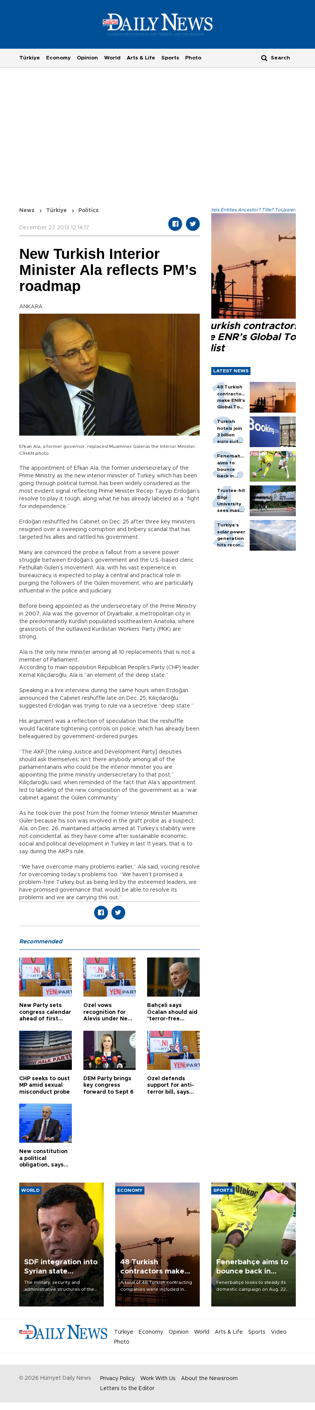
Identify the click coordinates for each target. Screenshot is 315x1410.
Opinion (87, 58)
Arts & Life (141, 58)
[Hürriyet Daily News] (158, 24)
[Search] (264, 57)
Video (279, 1332)
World (112, 58)
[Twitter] (193, 224)
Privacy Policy (117, 1378)
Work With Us (158, 1378)
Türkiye (29, 58)
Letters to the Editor (127, 1388)
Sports (170, 58)
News (27, 210)
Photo (193, 58)
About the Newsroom (209, 1378)
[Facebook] (175, 224)
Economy (58, 58)
